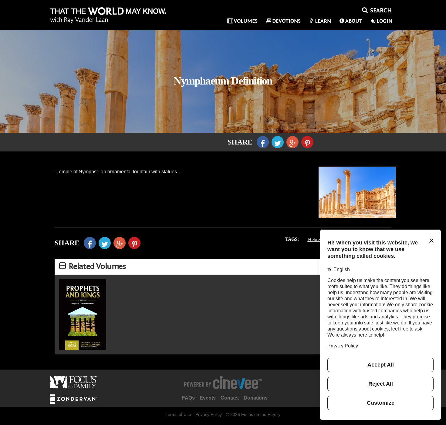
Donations (256, 397)
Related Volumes (97, 266)
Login (384, 21)
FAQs (188, 397)
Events (208, 397)
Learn (323, 21)
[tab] (223, 266)
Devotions (286, 21)
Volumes (246, 21)
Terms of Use (178, 414)
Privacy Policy (208, 414)
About (353, 21)
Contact (230, 397)
